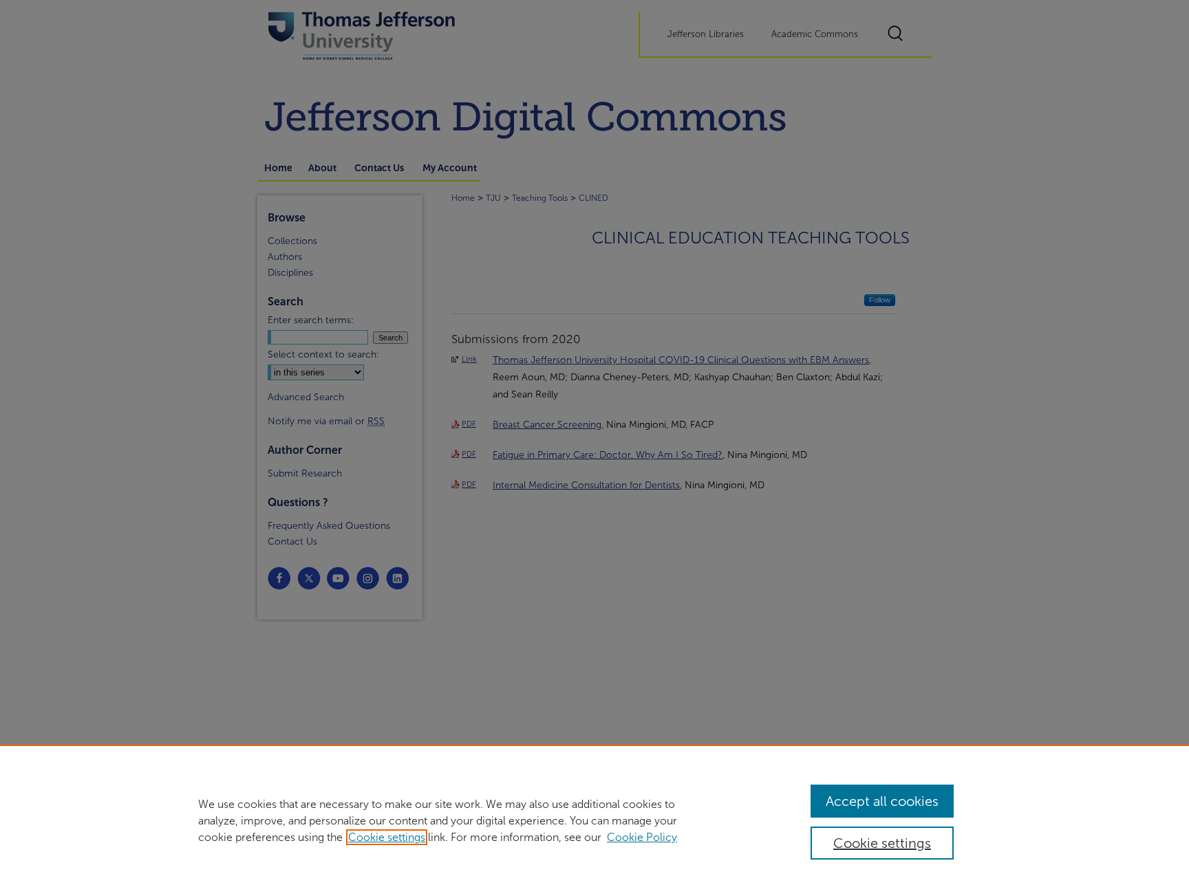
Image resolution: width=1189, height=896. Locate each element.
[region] (594, 820)
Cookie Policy (642, 837)
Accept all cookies (882, 801)
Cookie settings (386, 837)
